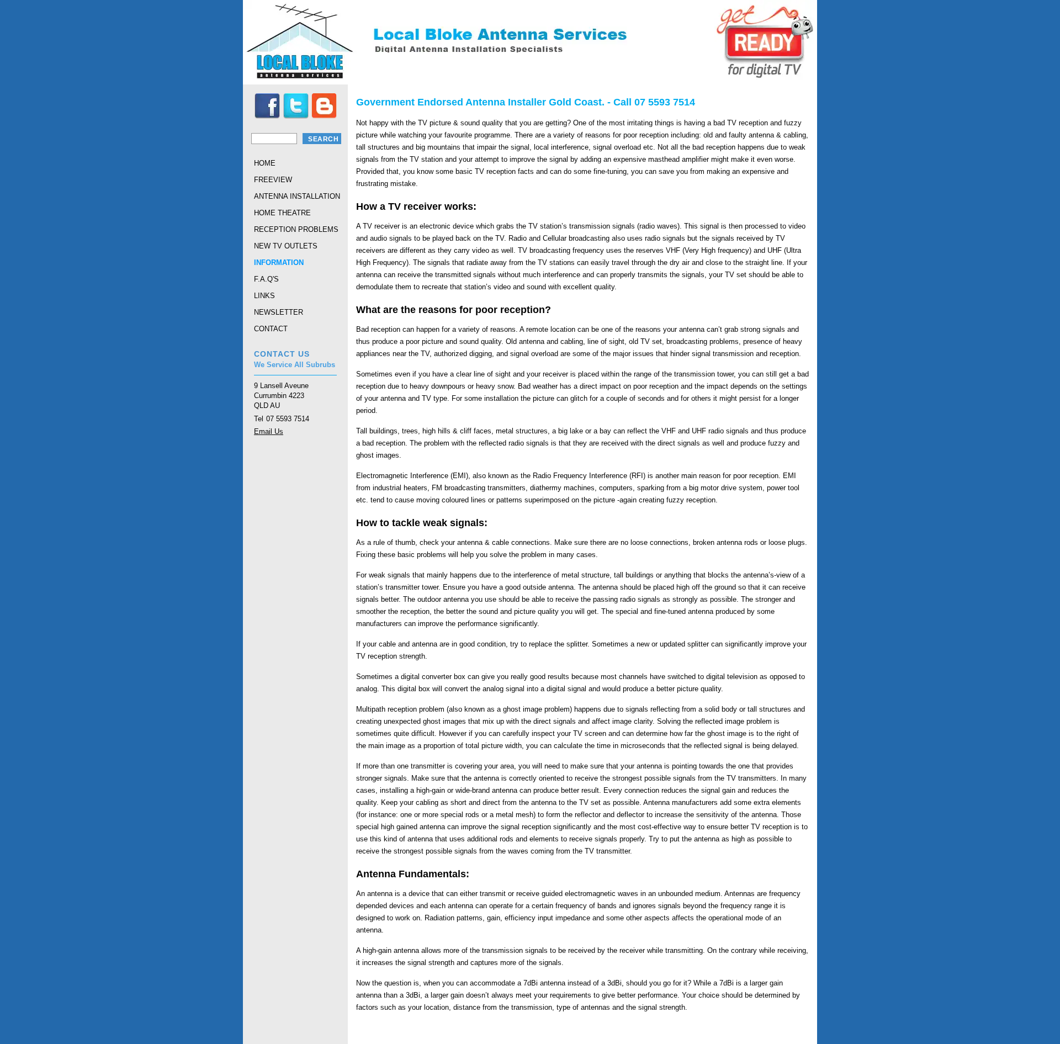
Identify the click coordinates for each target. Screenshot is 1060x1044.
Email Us (268, 431)
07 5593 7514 (287, 419)
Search (323, 139)
